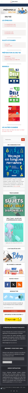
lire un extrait (17, 186)
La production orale (9, 32)
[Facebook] (7, 284)
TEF (11, 131)
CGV (21, 387)
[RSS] (19, 284)
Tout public (7, 44)
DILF (5, 131)
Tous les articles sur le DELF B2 (12, 59)
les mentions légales (17, 382)
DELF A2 (9, 129)
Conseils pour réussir (10, 58)
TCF (8, 131)
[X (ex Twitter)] (13, 284)
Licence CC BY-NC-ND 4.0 (6, 387)
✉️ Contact (3, 388)
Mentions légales (16, 387)
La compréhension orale (10, 24)
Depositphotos (13, 342)
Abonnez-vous (7, 362)
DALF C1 (19, 129)
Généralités (7, 56)
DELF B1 (14, 129)
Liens (24, 387)
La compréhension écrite (10, 25)
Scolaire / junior (8, 45)
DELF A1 (4, 129)
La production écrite (9, 33)
